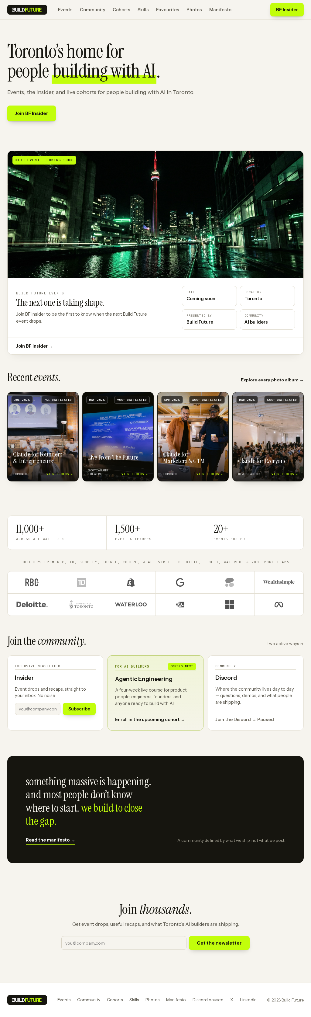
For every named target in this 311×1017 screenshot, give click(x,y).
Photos (194, 9)
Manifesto (220, 9)
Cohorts (121, 9)
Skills (143, 9)
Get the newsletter (219, 943)
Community (92, 9)
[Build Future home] (27, 10)
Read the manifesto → (50, 840)
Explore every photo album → (272, 380)
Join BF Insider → (34, 346)
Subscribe (79, 709)
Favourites (167, 9)
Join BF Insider (31, 113)
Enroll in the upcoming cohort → (150, 719)
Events (65, 9)
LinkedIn (248, 999)
